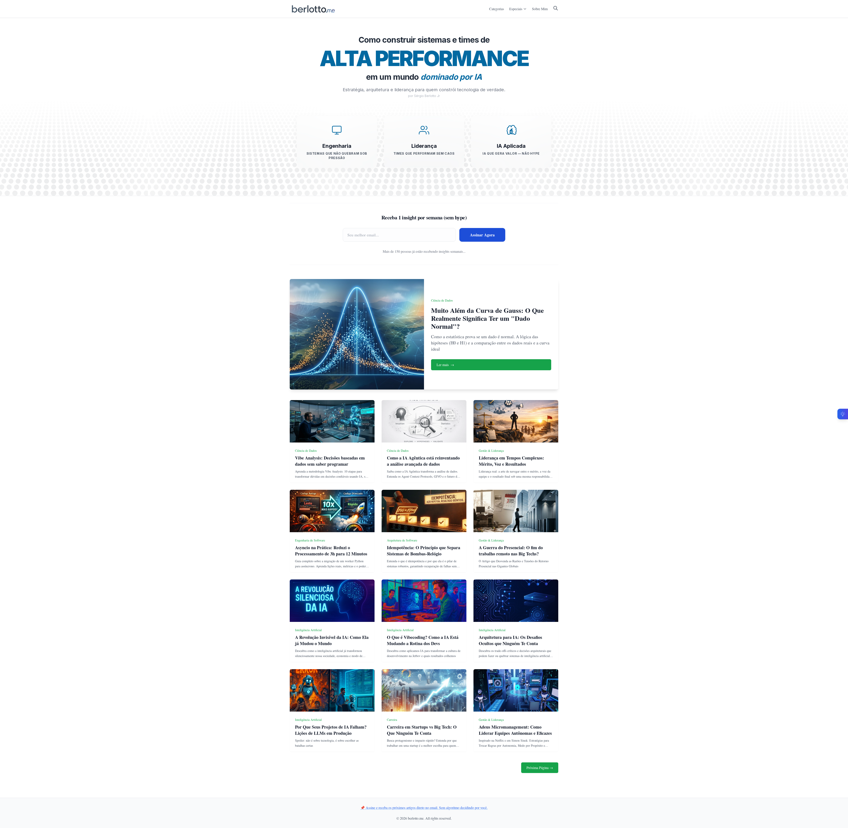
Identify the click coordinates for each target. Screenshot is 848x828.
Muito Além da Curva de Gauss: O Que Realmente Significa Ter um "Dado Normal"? (487, 318)
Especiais (515, 8)
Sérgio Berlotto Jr (427, 96)
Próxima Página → (539, 767)
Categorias (496, 8)
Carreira (392, 720)
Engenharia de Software (310, 540)
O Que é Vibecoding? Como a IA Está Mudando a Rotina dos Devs (422, 640)
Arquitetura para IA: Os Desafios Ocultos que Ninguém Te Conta (510, 640)
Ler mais (445, 364)
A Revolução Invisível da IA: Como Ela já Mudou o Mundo (332, 640)
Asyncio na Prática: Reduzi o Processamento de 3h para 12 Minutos (331, 550)
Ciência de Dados (442, 300)
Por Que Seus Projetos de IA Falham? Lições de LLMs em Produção (331, 730)
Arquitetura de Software (402, 540)
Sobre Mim (540, 8)
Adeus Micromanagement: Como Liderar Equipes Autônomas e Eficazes (515, 730)
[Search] (555, 8)
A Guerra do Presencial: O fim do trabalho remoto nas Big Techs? (511, 550)
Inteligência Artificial (308, 630)
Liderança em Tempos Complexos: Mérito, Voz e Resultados (511, 461)
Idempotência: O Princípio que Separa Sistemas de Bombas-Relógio (423, 550)
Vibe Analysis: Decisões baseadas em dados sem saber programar (330, 461)
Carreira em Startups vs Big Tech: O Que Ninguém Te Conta (422, 730)
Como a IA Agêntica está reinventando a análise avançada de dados (423, 461)
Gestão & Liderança (491, 450)
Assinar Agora (482, 235)
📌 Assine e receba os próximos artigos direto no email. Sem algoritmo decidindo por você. (424, 807)
